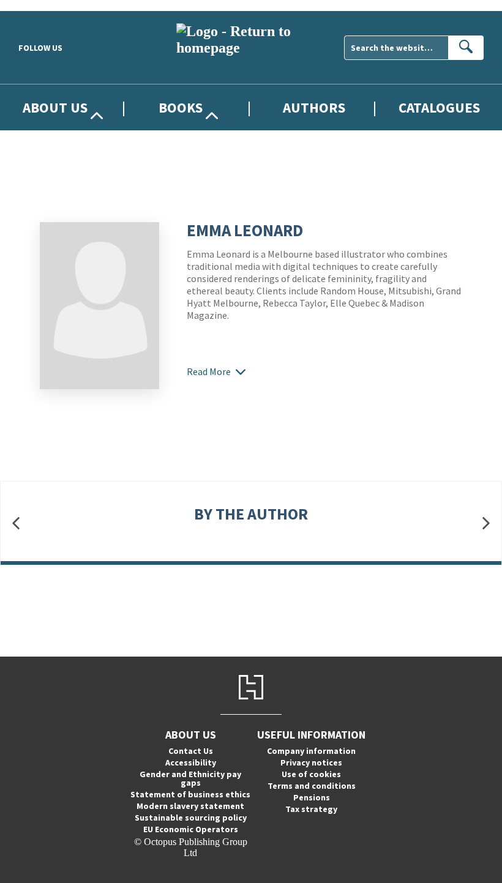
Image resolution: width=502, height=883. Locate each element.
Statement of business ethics (190, 794)
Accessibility (190, 762)
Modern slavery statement (190, 805)
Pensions (311, 797)
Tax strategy (311, 808)
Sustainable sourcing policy (191, 817)
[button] (16, 523)
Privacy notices (311, 762)
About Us (55, 107)
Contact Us (190, 750)
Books (181, 107)
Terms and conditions (312, 785)
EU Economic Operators (190, 829)
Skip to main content (40, 5)
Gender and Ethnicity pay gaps (190, 778)
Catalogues (439, 107)
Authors (314, 107)
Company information (311, 750)
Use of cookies (311, 774)
